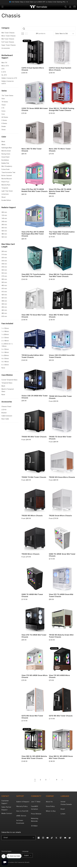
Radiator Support (9, 207)
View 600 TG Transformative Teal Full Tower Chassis (33, 275)
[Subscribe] (33, 837)
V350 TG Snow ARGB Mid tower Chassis (35, 109)
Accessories (7, 402)
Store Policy (50, 806)
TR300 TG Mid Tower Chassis (34, 477)
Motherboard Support (7, 56)
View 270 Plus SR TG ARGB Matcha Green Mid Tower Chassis (60, 191)
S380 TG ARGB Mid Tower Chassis (32, 595)
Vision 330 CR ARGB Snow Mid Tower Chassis (61, 356)
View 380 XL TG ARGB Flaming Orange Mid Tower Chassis (61, 109)
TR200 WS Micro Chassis (32, 516)
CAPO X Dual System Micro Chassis (33, 69)
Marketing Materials (34, 820)
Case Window (7, 375)
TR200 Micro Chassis (30, 554)
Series (4, 91)
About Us (49, 802)
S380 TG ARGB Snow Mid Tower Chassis (62, 555)
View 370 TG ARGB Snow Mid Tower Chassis (61, 595)
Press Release (36, 814)
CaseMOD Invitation (34, 807)
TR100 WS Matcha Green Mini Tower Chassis (61, 636)
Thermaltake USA (11, 862)
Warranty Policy (22, 806)
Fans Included (7, 323)
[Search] (24, 28)
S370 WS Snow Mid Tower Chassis (32, 717)
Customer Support (5, 802)
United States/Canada (66, 803)
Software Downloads (20, 822)
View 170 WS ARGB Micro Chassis (59, 676)
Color (4, 137)
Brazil (63, 809)
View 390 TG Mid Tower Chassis (59, 316)
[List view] (26, 34)
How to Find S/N (22, 811)
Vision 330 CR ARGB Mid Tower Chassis (35, 397)
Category (5, 28)
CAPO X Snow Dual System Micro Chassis (60, 69)
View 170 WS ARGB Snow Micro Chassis (35, 676)
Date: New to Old (61, 34)
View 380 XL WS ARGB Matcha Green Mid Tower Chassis (34, 757)
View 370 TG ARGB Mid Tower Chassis (34, 636)
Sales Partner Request (6, 808)
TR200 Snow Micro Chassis (60, 516)
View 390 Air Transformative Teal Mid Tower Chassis (61, 275)
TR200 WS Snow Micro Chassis (62, 477)
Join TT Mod (35, 802)
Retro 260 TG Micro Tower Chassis (60, 150)
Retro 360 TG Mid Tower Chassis (32, 150)
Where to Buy (51, 811)
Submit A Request (22, 802)
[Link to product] (35, 52)
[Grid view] (23, 34)
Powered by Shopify (23, 862)
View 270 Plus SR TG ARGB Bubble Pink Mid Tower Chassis (35, 190)
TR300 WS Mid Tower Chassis (34, 437)
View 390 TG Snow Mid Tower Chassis (34, 316)
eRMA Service (21, 816)
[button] (2, 7)
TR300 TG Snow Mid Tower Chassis (60, 438)
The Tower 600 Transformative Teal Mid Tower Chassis (62, 233)
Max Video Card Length (8, 245)
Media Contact (7, 813)
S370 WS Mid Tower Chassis (61, 716)
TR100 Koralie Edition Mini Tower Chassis (32, 356)
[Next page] (62, 780)
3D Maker (34, 826)
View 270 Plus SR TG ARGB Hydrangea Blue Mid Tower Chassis (33, 234)
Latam (63, 814)
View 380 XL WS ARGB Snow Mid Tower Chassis (61, 757)
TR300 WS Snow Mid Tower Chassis (60, 397)
